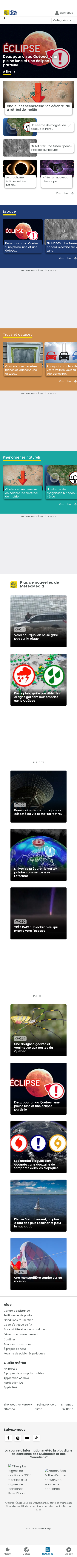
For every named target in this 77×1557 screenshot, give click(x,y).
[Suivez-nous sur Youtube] (27, 1438)
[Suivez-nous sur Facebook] (8, 1438)
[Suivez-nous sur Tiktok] (36, 1438)
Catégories (60, 20)
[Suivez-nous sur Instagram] (17, 1438)
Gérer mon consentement (21, 1334)
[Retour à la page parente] (6, 18)
